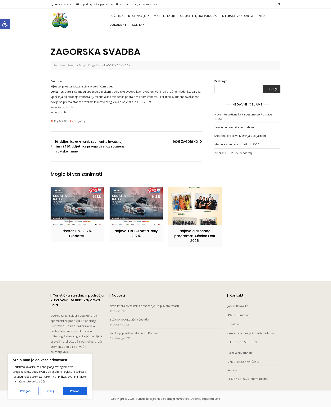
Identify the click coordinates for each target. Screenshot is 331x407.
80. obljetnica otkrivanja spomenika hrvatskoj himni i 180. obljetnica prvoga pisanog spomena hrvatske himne (89, 146)
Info (261, 16)
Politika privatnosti (239, 353)
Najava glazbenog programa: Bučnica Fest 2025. (194, 235)
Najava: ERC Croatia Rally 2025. (136, 233)
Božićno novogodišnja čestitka (234, 127)
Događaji (79, 121)
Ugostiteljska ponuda (198, 16)
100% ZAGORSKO (185, 141)
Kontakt (139, 24)
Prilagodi (25, 391)
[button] (5, 24)
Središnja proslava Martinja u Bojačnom (240, 136)
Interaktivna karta (237, 16)
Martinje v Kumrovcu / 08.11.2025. (237, 144)
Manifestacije (165, 16)
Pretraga (220, 81)
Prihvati (74, 391)
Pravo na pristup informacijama (247, 379)
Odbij (50, 391)
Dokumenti (119, 24)
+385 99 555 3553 (64, 4)
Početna (117, 16)
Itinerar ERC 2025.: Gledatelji (233, 153)
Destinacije (137, 16)
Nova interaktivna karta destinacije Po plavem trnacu (244, 116)
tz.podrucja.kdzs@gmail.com (96, 4)
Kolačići (232, 370)
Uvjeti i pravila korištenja (243, 361)
